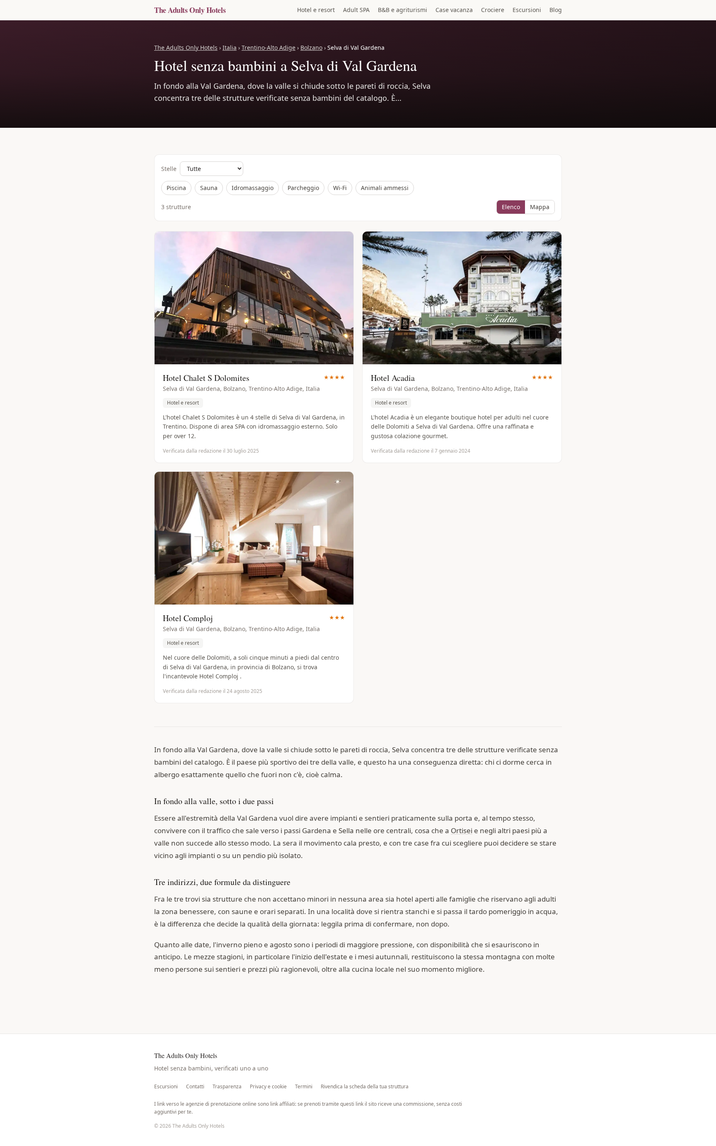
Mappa (539, 207)
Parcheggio (303, 188)
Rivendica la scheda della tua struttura (365, 1086)
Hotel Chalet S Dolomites (206, 377)
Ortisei (461, 830)
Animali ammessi (385, 188)
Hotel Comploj (188, 618)
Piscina (176, 188)
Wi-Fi (340, 188)
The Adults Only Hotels (189, 10)
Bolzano (311, 47)
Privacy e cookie (268, 1086)
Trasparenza (227, 1086)
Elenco (511, 207)
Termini (303, 1086)
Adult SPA (356, 10)
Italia (230, 47)
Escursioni (527, 10)
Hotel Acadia (393, 377)
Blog (555, 10)
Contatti (195, 1086)
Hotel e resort (316, 10)
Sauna (209, 188)
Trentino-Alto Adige (268, 47)
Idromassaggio (252, 188)
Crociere (492, 10)
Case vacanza (454, 10)
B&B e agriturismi (402, 10)
